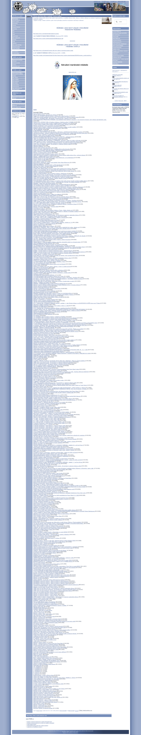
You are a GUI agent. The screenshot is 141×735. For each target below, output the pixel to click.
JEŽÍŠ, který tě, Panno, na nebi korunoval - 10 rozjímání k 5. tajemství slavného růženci (54, 174)
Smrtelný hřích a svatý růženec (40, 205)
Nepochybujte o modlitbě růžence (41, 505)
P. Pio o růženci (37, 359)
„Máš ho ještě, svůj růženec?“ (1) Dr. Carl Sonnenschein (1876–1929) (49, 627)
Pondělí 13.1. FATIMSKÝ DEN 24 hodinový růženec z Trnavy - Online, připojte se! (53, 210)
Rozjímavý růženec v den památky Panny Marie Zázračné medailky (49, 469)
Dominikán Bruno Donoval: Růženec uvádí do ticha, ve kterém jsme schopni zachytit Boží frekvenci (57, 396)
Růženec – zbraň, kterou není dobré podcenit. (44, 135)
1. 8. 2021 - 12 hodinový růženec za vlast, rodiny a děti (46, 419)
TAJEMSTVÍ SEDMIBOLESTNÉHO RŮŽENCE (44, 291)
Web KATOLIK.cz (116, 34)
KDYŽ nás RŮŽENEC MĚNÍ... (40, 357)
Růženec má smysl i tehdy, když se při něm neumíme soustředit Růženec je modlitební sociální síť (56, 485)
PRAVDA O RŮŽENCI (38, 146)
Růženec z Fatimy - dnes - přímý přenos (43, 614)
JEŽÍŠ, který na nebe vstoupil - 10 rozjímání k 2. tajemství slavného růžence (51, 192)
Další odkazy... (116, 63)
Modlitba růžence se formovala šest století (43, 333)
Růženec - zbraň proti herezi (40, 494)
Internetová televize (117, 40)
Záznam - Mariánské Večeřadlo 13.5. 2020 (43, 501)
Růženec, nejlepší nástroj (39, 225)
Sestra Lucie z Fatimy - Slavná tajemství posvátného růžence (48, 337)
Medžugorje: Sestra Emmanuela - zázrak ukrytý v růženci (47, 370)
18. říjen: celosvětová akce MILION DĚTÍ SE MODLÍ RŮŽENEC (48, 572)
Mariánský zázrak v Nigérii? (39, 642)
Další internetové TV (117, 42)
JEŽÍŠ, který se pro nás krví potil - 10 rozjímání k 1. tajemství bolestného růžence (53, 362)
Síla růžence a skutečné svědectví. (41, 218)
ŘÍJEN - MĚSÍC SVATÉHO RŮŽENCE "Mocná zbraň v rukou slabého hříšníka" (52, 233)
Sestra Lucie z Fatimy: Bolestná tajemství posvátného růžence (48, 348)
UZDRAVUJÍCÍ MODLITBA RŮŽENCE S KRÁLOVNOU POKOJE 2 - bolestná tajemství (54, 352)
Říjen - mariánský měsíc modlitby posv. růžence (44, 658)
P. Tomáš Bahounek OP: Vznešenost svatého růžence (46, 645)
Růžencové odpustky (38, 163)
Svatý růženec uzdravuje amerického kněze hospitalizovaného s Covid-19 (50, 499)
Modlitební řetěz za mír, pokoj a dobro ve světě (44, 376)
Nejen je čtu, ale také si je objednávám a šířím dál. (118, 96)
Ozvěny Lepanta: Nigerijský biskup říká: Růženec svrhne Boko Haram (49, 647)
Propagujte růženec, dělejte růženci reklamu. (43, 226)
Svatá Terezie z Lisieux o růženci (41, 406)
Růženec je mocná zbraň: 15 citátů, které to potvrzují (45, 587)
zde (21, 113)
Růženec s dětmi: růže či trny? (40, 517)
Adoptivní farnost (16, 27)
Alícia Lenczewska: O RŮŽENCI (41, 179)
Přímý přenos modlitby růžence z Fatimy (43, 529)
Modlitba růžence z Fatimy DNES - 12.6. (42, 690)
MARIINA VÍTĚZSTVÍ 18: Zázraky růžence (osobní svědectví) (48, 519)
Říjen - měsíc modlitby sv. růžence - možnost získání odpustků (48, 526)
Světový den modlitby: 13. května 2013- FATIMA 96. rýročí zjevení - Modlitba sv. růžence (54, 677)
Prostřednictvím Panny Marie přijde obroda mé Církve (46, 220)
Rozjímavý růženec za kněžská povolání (43, 708)
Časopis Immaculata (117, 47)
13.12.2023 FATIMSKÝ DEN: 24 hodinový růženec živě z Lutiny (48, 276)
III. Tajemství (36, 672)
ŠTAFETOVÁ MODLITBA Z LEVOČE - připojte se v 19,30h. (47, 491)
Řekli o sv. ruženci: (37, 654)
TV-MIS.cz (113, 1)
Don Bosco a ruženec (38, 207)
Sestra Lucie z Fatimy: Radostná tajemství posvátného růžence (48, 351)
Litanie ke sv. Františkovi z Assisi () (34, 726)
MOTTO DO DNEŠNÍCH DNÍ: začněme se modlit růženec (47, 311)
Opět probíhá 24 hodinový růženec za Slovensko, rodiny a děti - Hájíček (50, 455)
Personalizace (15, 51)
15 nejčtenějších (15, 53)
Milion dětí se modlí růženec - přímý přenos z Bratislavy (46, 631)
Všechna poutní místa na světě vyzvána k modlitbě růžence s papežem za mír (52, 123)
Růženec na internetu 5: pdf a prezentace (43, 535)
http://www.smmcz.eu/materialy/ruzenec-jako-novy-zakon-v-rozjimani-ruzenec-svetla (53, 50)
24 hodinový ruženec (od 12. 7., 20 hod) (42, 424)
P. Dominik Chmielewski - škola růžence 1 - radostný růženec (47, 428)
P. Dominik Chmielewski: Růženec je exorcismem (45, 378)
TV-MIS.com (105, 1)
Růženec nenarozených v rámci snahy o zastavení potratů (47, 619)
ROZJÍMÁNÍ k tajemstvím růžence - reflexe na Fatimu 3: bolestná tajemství (51, 582)
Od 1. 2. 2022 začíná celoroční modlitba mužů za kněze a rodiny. (48, 380)
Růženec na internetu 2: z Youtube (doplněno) (44, 461)
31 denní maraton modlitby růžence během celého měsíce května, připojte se (51, 124)
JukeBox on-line (116, 49)
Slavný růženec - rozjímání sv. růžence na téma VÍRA (46, 338)
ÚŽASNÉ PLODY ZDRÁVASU (40, 608)
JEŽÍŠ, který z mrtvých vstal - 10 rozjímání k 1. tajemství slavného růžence (51, 196)
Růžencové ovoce (37, 530)
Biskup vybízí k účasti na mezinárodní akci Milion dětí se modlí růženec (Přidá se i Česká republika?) (57, 522)
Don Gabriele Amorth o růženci (40, 637)
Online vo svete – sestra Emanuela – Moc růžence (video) (47, 429)
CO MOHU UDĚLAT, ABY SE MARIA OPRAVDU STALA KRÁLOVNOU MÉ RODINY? (53, 326)
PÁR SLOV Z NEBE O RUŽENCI (41, 304)
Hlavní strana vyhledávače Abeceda (18, 98)
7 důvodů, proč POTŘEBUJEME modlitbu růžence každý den (47, 446)
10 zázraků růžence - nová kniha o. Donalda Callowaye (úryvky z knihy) (50, 437)
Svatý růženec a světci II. (39, 209)
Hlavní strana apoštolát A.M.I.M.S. (17, 61)
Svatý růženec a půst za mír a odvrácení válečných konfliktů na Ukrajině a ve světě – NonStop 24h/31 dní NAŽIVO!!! (61, 371)
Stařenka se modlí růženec (39, 193)
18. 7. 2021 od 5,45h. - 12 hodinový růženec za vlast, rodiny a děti (49, 422)
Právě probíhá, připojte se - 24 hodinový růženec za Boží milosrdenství (50, 447)
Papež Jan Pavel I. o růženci (40, 496)
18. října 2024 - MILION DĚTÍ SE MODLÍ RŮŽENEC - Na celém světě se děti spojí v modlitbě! (55, 232)
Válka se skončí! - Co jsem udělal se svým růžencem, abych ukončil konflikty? (52, 630)
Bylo (13, 30)
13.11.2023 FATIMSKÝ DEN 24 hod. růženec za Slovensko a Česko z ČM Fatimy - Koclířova (55, 277)
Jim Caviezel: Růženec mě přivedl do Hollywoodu (45, 471)
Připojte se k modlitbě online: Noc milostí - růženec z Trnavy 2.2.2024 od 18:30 (52, 266)
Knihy (13, 41)
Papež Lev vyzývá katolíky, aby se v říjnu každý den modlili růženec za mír (51, 169)
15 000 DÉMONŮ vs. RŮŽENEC (41, 130)
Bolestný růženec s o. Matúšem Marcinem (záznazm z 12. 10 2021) (49, 402)
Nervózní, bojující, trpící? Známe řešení (42, 533)
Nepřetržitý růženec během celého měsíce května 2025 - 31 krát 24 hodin (50, 190)
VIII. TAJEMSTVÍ (37, 666)
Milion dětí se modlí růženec (40, 167)
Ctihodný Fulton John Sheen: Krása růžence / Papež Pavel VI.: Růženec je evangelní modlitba (55, 211)
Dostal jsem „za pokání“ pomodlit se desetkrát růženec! (46, 403)
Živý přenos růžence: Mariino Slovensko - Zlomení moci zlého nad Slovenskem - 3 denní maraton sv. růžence (59, 387)
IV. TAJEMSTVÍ (37, 671)
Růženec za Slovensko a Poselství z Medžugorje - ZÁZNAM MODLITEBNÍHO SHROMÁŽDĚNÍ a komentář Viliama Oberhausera (64, 511)
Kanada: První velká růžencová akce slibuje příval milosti (46, 528)
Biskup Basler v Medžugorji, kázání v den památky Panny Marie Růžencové (51, 162)
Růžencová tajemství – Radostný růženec (43, 696)
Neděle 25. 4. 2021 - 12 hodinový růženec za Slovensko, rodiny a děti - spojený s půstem (54, 441)
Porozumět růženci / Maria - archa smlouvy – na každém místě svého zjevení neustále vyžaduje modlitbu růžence (60, 181)
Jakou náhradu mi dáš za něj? (40, 467)
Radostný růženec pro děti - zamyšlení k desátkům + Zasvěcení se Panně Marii (52, 478)
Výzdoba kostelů (16, 46)
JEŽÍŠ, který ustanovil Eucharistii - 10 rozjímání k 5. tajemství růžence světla (51, 363)
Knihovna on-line (16, 62)
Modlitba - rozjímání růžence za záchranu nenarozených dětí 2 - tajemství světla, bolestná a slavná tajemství (59, 251)
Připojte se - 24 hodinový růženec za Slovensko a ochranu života (48, 430)
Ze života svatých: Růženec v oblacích (42, 682)
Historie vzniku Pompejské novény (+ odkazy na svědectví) (47, 194)
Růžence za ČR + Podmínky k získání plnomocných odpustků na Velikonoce (51, 134)
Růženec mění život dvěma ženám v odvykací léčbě (45, 206)
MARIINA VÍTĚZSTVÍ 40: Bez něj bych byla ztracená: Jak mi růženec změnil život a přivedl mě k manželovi (59, 435)
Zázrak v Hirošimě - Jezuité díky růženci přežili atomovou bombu (48, 579)
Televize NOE (115, 36)
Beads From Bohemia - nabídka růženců (42, 680)
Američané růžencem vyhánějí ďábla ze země (44, 477)
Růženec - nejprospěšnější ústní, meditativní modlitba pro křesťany (49, 518)
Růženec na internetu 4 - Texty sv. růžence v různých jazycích (48, 626)
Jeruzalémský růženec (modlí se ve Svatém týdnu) (45, 259)
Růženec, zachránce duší (39, 617)
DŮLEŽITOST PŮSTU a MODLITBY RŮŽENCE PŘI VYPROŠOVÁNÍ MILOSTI (52, 184)
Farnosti (14, 25)
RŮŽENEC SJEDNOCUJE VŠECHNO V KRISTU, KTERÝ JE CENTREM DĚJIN (52, 293)
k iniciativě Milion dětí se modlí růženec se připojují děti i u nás (48, 570)
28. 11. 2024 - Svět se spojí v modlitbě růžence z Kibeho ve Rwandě (49, 217)
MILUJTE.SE (122, 1)
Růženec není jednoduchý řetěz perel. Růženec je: (45, 508)
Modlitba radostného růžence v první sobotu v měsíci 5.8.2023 (48, 297)
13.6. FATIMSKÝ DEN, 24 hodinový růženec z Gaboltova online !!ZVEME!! (51, 245)
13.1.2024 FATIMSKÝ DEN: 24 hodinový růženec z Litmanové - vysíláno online (52, 272)
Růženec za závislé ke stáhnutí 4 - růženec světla (45, 593)
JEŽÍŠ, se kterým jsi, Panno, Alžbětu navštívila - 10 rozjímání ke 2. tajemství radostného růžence (56, 189)
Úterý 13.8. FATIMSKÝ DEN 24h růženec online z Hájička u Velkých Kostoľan (51, 239)
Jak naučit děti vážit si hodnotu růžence (42, 436)
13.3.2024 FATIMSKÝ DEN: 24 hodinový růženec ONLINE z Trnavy (49, 261)
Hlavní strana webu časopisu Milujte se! (18, 105)
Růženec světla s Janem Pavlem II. (41, 212)
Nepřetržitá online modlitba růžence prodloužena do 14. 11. (47, 395)
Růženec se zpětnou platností (40, 390)
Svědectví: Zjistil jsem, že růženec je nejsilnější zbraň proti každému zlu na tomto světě (54, 621)
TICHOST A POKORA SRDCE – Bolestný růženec (45, 586)
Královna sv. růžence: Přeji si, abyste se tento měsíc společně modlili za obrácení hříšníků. (55, 633)
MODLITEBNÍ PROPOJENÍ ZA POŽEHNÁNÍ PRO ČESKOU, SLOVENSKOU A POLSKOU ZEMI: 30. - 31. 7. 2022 (60, 349)
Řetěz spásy (36, 451)
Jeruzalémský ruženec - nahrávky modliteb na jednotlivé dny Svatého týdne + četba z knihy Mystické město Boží (60, 133)
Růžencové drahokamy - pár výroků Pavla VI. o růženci (46, 538)
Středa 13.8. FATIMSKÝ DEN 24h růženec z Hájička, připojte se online (50, 178)
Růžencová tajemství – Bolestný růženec (43, 693)
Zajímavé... (14, 43)
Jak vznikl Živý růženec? (39, 615)
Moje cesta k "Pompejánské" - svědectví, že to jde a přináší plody (49, 413)
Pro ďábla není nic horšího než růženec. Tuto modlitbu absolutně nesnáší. (50, 237)
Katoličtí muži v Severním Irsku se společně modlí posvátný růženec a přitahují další (53, 392)
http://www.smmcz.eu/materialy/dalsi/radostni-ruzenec (46, 33)
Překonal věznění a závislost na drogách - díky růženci (46, 568)
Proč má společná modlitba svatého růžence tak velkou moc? (48, 365)
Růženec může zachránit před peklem (42, 147)
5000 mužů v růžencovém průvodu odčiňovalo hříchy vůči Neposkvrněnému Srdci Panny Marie (55, 391)
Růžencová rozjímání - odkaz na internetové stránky (45, 622)
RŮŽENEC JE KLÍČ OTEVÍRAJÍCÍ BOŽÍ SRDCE (45, 195)
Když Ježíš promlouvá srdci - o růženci (42, 404)
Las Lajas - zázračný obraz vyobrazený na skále (44, 238)
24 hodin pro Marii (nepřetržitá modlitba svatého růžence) (46, 551)
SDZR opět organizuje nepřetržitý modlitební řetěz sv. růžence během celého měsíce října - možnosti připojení (59, 155)
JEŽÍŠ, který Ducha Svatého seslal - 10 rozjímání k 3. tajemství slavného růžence (52, 253)
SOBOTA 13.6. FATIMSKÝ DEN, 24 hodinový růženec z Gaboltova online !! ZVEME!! (53, 122)
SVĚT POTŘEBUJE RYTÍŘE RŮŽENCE (43, 243)
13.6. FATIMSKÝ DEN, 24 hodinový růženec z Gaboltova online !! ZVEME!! (51, 185)
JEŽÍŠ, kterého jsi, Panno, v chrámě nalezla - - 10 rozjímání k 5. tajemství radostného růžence (55, 597)
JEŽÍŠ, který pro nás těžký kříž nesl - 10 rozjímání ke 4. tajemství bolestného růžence (53, 588)
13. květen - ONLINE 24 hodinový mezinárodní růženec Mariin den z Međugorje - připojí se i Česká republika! (59, 360)
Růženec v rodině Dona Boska (40, 269)
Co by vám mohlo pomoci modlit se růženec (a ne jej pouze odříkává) (49, 652)
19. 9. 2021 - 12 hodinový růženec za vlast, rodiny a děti (46, 407)
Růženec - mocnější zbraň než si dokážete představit (46, 644)
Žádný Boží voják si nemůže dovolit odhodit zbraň (45, 296)
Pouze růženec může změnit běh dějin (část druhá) (45, 479)
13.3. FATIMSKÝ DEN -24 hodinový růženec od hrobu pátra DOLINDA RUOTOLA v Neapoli (54, 318)
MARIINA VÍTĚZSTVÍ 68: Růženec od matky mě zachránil (47, 244)
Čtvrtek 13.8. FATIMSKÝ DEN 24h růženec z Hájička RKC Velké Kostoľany (51, 116)
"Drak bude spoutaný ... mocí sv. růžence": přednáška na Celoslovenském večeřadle (53, 414)
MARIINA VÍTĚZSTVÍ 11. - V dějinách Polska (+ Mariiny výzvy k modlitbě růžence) (53, 561)
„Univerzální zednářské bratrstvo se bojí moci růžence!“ (46, 332)
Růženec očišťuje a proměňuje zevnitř (42, 286)
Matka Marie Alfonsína (38, 698)
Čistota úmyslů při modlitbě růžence (41, 472)
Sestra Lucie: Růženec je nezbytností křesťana (44, 223)
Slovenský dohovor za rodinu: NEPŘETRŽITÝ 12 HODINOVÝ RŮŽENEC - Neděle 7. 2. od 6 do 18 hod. (58, 462)
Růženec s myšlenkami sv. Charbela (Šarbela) (44, 299)
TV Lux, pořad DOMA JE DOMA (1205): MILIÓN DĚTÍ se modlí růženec (50, 571)
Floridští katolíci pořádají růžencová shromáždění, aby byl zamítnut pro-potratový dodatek (54, 231)
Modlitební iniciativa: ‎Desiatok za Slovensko (43, 555)
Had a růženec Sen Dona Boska (40, 267)
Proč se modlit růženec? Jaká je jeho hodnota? (44, 601)
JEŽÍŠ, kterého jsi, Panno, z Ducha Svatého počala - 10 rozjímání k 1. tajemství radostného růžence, (57, 201)
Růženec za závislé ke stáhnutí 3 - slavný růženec (45, 594)
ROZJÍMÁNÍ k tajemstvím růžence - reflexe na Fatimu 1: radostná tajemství (51, 576)
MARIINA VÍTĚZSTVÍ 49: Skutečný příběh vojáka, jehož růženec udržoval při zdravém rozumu (55, 331)
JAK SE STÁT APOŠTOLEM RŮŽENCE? (43, 302)
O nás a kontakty (16, 48)
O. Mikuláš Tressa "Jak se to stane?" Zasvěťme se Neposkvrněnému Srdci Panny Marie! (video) (56, 369)
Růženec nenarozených (38, 707)
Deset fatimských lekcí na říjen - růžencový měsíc (45, 524)
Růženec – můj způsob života (40, 393)
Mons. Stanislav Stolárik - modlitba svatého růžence (45, 440)
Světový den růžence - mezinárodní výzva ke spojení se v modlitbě (49, 234)
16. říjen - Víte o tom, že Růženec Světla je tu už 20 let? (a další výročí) (50, 336)
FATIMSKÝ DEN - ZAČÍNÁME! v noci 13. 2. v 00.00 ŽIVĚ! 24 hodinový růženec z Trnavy (54, 320)
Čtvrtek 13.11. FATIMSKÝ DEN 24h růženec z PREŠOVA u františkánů (50, 150)
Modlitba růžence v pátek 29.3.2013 (41, 681)
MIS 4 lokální (15, 82)
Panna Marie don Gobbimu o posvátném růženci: (44, 552)
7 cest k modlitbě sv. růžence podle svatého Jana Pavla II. (47, 512)
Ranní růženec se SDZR (39, 240)
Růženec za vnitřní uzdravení (40, 544)
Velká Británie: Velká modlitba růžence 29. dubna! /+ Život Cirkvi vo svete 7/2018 (52, 560)
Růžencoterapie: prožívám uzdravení (42, 515)
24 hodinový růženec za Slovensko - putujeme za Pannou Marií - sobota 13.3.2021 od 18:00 (55, 452)
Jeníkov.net (115, 53)
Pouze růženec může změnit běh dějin (42, 480)
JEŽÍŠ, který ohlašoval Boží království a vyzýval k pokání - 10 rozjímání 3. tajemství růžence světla (57, 466)
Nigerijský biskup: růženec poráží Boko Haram (44, 598)
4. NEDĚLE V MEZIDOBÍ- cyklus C (41, 381)
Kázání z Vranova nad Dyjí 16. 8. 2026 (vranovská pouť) (39, 721)
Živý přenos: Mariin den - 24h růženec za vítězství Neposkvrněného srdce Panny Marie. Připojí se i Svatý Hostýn (60, 385)
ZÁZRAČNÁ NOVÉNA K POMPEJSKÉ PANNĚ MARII (46, 342)
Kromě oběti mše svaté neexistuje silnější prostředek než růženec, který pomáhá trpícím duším (56, 255)
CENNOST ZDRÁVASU (38, 609)
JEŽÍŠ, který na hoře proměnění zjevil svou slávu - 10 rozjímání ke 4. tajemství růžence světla (56, 117)
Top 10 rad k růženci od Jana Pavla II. (42, 229)
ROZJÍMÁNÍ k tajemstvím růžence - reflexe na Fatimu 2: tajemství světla (50, 583)
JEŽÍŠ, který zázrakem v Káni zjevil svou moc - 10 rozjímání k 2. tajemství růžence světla (54, 382)
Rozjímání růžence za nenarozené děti (42, 549)
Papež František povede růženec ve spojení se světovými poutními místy (50, 497)
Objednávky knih (16, 66)
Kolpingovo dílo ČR (117, 57)
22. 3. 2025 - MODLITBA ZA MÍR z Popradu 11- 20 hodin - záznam (49, 203)
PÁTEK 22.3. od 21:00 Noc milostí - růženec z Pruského (46, 260)
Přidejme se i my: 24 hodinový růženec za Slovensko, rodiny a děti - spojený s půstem (53, 450)
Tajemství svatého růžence (39, 663)
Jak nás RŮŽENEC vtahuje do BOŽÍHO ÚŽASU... (45, 367)
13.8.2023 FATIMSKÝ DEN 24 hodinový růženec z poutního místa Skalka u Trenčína (53, 294)
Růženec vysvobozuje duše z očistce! (42, 152)
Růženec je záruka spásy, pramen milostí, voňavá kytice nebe (48, 483)
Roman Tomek (39, 710)
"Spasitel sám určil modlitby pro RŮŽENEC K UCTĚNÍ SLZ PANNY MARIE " (51, 412)
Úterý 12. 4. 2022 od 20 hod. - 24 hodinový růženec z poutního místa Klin (50, 364)
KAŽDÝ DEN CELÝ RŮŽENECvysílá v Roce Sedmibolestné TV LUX (42, 656)
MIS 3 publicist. (15, 81)
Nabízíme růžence (37, 145)
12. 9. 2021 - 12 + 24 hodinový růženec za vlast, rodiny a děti (48, 409)
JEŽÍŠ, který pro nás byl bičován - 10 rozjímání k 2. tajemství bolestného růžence (52, 590)
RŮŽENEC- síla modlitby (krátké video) (42, 507)
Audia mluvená (15, 86)
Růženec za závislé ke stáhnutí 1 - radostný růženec (45, 595)
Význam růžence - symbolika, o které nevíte (43, 254)
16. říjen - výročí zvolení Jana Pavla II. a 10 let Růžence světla (48, 683)
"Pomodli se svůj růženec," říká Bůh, (42, 464)
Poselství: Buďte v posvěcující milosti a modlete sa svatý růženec (49, 688)
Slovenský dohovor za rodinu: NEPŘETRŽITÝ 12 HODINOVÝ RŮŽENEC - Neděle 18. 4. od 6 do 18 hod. (58, 445)
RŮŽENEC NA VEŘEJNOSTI (40, 307)
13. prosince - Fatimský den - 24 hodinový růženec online (46, 216)
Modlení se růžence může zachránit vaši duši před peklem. (47, 128)
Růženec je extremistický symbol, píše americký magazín (47, 347)
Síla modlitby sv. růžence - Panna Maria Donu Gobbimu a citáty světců (50, 484)
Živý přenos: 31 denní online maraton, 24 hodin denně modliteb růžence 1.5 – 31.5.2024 (54, 248)
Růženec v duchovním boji (39, 172)
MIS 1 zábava (15, 77)
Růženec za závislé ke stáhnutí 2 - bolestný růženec (45, 577)
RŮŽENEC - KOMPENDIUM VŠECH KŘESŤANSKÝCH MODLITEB (49, 283)
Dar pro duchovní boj (38, 113)
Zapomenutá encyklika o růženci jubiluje (42, 686)
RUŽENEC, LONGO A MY (39, 600)
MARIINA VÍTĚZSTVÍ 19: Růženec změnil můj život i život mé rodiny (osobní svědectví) (54, 340)
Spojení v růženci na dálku (39, 160)
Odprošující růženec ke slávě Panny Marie (43, 692)
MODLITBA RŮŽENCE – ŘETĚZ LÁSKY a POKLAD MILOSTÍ (48, 165)
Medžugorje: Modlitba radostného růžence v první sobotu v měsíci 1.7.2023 (51, 305)
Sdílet (35, 109)
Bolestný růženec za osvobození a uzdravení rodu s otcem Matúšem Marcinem (52, 319)
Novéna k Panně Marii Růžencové (41, 287)
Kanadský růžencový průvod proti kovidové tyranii (45, 374)
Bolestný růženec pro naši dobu (40, 158)
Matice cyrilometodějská (118, 45)
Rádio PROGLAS (116, 38)
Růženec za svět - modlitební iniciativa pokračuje (45, 691)
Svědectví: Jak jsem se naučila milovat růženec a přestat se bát (48, 527)
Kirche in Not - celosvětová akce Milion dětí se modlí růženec (47, 632)
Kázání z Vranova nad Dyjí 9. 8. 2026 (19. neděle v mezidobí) (40, 723)
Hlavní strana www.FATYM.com (16, 19)
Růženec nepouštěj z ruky (39, 444)
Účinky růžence (37, 539)
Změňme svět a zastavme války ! (41, 599)
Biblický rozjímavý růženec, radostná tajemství (44, 694)
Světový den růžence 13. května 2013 (42, 676)
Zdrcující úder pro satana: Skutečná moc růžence (45, 114)
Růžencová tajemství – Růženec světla (42, 701)
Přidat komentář (71, 710)
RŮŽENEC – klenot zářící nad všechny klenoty (44, 183)
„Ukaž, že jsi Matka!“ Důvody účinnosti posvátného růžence (47, 139)
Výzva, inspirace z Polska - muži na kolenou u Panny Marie (47, 516)
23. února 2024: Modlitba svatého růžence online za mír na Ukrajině (49, 264)
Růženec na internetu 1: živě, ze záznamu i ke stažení (46, 125)
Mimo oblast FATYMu (16, 45)
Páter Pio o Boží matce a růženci (41, 500)
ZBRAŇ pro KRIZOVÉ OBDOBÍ (40, 313)
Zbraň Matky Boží (37, 665)
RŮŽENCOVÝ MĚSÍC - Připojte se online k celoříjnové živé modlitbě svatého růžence (53, 330)
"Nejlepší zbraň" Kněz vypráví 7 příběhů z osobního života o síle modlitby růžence (52, 398)
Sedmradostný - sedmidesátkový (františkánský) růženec (46, 661)
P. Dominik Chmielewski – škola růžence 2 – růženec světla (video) (49, 426)
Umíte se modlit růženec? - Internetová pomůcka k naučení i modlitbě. (50, 605)
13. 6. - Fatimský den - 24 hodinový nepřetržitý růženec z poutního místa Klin (51, 308)
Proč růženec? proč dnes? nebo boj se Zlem (43, 280)
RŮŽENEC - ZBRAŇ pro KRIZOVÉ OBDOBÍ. (44, 327)
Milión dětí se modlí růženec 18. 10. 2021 (43, 401)
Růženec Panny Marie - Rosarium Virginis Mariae (45, 166)
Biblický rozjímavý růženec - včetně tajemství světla (46, 649)
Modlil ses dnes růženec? (39, 298)
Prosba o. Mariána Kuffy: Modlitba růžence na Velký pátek (47, 620)
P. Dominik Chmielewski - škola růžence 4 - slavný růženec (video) (49, 423)
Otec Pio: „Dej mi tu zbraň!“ (39, 289)
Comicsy (14, 64)
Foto (13, 32)
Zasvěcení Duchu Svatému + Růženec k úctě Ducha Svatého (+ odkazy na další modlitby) (54, 127)
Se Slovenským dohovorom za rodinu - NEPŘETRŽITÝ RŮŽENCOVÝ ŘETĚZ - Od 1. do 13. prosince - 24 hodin (60, 389)
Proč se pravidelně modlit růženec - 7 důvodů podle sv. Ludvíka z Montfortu (51, 534)
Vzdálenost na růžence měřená (40, 636)
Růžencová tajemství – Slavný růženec (42, 699)
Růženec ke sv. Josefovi (39, 554)
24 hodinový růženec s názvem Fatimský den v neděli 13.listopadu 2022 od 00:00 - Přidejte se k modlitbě (58, 329)
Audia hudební (15, 84)
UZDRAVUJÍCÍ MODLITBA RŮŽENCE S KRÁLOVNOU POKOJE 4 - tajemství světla (53, 557)
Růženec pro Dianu (37, 578)
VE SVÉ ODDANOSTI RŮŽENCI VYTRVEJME (44, 603)
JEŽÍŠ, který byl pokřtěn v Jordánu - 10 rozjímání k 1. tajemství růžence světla (52, 144)
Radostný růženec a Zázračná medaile (42, 565)
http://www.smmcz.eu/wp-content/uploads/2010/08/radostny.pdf (48, 38)
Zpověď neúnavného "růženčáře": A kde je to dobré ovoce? (47, 397)
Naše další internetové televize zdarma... (17, 89)
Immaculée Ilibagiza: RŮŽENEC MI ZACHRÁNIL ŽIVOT (46, 660)
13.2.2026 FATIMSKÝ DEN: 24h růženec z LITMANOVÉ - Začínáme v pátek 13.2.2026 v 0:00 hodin (57, 140)
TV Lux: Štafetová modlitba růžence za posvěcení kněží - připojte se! (49, 431)
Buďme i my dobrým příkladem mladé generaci (44, 664)
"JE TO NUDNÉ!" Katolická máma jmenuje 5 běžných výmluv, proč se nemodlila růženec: (54, 400)
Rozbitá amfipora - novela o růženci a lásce (43, 675)
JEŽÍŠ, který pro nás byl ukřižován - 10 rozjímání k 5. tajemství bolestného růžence (53, 198)
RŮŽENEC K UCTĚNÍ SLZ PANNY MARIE (43, 408)
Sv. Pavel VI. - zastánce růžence (41, 537)
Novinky (14, 75)
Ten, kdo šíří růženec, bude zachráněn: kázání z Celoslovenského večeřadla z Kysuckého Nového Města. (58, 523)
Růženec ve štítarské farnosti (40, 650)
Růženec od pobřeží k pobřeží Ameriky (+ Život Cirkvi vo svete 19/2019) (50, 532)
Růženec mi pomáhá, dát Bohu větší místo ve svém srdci (47, 463)
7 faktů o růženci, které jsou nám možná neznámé (45, 490)
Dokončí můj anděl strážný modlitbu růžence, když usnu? (46, 453)
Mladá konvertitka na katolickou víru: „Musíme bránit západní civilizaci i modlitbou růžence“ (55, 188)
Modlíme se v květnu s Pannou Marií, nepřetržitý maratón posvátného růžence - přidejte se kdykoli (56, 310)
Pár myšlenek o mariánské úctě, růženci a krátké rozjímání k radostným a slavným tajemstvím (56, 584)
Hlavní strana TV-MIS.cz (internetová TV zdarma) (17, 73)
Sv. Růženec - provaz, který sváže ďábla (43, 638)
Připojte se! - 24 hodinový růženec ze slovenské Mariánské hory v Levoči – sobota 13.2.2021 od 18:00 (57, 459)
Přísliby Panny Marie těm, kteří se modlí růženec (45, 634)
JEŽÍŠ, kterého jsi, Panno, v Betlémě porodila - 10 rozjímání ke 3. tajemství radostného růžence (56, 215)
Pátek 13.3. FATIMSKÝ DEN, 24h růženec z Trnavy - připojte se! (48, 138)
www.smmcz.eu (72, 72)
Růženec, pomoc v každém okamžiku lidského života (46, 300)
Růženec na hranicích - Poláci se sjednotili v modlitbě (46, 573)
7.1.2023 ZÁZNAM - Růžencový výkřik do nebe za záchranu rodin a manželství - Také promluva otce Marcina (59, 324)
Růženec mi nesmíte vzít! (39, 687)
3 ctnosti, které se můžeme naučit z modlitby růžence (46, 434)
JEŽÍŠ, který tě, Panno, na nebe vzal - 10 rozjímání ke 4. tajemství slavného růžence (53, 177)
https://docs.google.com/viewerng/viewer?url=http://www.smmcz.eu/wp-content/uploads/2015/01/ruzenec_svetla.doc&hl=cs (62, 55)
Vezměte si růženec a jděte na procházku (43, 457)
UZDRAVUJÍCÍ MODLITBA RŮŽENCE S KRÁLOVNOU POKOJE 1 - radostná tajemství (54, 136)
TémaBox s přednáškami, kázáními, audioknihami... (120, 52)
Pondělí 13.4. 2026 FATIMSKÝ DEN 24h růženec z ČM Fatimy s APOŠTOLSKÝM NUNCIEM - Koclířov (57, 132)
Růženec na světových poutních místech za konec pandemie (47, 442)
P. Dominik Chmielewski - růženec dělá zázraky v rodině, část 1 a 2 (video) (51, 321)
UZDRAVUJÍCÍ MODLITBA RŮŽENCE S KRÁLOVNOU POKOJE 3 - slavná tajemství (53, 448)
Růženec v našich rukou (39, 612)
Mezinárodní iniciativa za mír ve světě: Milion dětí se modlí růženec (49, 541)
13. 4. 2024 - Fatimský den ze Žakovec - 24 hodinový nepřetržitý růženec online (52, 258)
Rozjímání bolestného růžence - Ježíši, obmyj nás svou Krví (47, 335)
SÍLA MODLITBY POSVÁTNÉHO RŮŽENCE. (44, 275)
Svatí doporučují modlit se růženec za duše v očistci (45, 154)
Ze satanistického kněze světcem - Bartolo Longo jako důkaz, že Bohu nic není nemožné (54, 567)
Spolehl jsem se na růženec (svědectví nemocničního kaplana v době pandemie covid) (53, 489)
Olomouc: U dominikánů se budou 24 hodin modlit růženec (47, 288)
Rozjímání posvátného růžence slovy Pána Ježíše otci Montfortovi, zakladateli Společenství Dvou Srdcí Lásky (59, 493)
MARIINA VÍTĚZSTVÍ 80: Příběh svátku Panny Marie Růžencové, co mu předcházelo (53, 157)
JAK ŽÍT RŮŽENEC (38, 129)
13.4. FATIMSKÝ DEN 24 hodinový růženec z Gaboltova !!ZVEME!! (49, 316)
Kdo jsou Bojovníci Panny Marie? (41, 379)
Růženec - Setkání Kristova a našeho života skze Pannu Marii (48, 643)
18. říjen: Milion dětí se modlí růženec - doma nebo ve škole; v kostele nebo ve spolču (53, 281)
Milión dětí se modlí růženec (40, 653)
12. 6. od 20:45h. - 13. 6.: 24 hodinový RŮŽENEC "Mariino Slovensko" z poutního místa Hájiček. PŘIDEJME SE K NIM (61, 353)
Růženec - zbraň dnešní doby (40, 705)
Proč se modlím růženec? (39, 562)
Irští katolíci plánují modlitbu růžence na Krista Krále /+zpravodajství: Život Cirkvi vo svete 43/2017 (56, 566)
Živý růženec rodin (37, 623)
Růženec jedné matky (38, 606)
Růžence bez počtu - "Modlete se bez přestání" (44, 543)
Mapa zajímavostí (16, 37)
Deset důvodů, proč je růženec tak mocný (43, 375)
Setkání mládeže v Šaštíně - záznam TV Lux (44, 659)
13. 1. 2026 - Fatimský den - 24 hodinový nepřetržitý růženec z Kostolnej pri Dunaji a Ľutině (55, 143)
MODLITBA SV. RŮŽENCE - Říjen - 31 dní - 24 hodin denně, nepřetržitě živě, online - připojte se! (56, 227)
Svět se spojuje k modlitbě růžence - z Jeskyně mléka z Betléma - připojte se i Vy (52, 222)
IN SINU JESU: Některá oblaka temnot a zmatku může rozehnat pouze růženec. (52, 168)
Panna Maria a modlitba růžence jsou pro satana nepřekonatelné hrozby (50, 341)
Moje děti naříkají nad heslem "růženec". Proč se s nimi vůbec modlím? (50, 415)
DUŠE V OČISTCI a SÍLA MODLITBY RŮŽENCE (45, 151)
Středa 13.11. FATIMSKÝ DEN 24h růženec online (45, 221)
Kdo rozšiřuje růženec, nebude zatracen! (42, 214)
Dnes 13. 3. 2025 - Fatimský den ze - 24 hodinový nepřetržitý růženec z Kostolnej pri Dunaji (55, 204)
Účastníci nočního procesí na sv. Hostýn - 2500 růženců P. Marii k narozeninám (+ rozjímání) (55, 546)
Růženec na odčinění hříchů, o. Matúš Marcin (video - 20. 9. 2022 (49, 343)
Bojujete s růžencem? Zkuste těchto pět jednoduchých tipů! (47, 488)
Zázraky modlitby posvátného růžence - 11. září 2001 (45, 559)
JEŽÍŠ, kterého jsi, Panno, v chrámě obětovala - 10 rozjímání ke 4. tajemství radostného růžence (56, 141)
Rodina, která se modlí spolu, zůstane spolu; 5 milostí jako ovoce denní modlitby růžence (54, 510)
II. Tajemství (36, 674)
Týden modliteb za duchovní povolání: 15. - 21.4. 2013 (46, 679)
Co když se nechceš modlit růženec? (42, 506)
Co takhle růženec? (37, 685)
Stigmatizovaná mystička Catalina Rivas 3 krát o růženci (46, 564)
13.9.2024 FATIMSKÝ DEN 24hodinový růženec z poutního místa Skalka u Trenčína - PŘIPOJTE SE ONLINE (59, 236)
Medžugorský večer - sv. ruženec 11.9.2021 (43, 411)
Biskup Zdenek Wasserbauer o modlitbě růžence (44, 482)
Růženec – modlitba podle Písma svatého (43, 156)
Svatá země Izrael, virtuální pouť (119, 43)
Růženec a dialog (37, 358)
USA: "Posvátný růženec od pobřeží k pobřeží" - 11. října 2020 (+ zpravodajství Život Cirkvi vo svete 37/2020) (59, 486)
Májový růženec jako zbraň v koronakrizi (42, 504)
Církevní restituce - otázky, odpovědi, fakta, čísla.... (121, 60)
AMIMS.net (97, 1)
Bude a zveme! (15, 21)
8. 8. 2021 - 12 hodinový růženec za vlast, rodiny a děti (46, 418)
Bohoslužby (15, 23)
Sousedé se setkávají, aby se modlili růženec (44, 502)
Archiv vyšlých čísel (16, 107)
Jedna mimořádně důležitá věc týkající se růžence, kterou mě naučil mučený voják (53, 548)
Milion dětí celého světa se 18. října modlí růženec (45, 702)
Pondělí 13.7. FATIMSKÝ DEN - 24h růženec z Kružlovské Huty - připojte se (51, 118)
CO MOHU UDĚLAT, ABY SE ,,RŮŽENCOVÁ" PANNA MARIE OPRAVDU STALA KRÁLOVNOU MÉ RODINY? (59, 309)
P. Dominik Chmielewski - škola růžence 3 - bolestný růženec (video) (49, 425)
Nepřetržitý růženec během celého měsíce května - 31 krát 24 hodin (49, 433)
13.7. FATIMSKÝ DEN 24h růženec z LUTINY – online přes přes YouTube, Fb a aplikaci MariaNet (56, 182)
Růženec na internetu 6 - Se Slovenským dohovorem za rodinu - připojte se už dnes (53, 346)
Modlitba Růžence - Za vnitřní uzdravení (42, 556)
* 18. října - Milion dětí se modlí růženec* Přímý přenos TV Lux (42, 611)
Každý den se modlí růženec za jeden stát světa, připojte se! (47, 697)
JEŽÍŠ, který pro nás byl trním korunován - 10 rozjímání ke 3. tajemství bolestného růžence (55, 589)
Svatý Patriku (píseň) (31, 724)
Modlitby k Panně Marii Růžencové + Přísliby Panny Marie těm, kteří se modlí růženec (53, 171)
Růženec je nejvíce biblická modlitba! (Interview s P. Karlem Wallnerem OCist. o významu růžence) (56, 285)
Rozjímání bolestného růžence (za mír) (42, 368)
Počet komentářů (63, 710)
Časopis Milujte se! (117, 31)
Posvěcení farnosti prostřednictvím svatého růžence (45, 604)
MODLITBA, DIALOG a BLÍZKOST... (42, 355)
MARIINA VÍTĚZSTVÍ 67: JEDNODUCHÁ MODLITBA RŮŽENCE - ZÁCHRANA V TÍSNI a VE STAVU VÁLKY (59, 247)
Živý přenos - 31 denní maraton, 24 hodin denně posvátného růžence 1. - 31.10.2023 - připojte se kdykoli (58, 278)
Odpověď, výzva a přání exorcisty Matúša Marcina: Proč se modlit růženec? (51, 513)
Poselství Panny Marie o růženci (41, 625)
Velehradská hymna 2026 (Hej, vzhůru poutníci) (37, 725)
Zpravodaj (14, 28)
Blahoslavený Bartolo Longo (40, 386)
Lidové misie (15, 36)
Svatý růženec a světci (38, 161)
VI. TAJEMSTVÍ (37, 669)
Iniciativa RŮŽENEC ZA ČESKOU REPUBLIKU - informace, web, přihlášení (51, 384)
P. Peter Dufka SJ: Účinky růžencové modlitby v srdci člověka (48, 473)
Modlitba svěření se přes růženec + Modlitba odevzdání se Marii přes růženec (51, 176)
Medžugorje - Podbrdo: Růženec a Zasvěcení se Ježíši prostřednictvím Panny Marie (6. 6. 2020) (56, 495)
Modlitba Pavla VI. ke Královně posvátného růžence (45, 545)
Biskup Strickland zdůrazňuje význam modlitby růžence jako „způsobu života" (51, 228)
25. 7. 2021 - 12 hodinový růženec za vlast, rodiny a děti (46, 420)
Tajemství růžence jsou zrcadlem (41, 256)
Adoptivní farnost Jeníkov (118, 55)
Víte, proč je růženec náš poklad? (41, 262)
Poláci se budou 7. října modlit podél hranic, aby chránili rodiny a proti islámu (51, 575)
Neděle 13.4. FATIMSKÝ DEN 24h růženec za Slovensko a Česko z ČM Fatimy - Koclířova (54, 200)
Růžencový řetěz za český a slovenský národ (44, 616)
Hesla (13, 34)
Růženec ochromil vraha (39, 704)
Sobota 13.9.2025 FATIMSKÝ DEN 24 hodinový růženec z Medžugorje (50, 173)
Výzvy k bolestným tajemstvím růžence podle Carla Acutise (47, 199)
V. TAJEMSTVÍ (37, 670)
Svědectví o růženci (38, 274)
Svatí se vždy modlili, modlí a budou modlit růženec (45, 249)
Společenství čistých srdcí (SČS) (120, 33)
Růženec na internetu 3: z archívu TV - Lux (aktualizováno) (47, 474)
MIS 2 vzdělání (15, 79)
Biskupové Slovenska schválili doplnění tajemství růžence (47, 648)
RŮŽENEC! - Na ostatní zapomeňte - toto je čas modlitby (46, 271)
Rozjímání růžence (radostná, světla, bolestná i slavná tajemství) (48, 475)
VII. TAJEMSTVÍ (37, 668)
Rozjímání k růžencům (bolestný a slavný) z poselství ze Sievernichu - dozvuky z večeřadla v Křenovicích (58, 187)
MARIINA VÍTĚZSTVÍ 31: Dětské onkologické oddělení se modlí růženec (50, 458)
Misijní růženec (36, 521)
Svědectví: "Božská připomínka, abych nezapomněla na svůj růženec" (50, 550)
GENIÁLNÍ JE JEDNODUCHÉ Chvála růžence (44, 628)
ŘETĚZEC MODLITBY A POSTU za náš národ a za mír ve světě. (49, 373)
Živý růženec (36, 315)
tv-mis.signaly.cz (15, 115)
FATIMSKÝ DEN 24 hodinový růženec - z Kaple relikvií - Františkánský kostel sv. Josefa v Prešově (56, 344)
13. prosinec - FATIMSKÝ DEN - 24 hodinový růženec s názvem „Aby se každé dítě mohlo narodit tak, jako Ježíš (60, 325)
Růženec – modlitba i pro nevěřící (41, 282)
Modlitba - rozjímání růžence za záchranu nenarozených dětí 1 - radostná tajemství (53, 250)
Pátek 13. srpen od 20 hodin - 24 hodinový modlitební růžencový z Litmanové (51, 417)
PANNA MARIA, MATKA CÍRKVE (41, 354)
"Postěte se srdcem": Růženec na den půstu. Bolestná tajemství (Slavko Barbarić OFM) (54, 540)
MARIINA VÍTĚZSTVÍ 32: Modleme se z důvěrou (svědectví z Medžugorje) (51, 456)
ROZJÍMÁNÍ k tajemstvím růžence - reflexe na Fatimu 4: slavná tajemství (51, 581)
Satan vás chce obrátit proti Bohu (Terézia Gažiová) (45, 592)
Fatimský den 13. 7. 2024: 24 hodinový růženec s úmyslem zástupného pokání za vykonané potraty (57, 242)
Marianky (14, 39)
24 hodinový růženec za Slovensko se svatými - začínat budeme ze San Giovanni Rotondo (54, 439)
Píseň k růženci (37, 265)
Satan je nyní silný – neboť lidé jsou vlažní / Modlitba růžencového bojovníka (51, 149)
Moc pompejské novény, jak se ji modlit (42, 292)
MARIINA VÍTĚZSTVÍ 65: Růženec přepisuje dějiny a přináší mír (48, 270)
